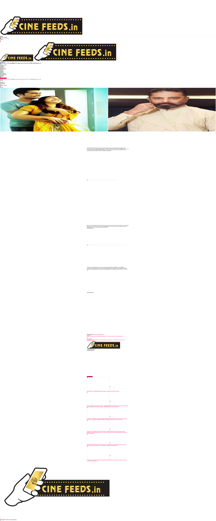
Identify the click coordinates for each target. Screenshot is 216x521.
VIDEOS (1, 76)
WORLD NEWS (3, 68)
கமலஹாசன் (96, 334)
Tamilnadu (2, 66)
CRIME (1, 70)
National (2, 67)
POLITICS (2, 69)
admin (1, 87)
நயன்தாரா (102, 334)
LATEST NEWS (3, 64)
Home (1, 36)
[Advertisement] (34, 8)
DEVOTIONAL (3, 73)
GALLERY (2, 75)
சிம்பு (99, 334)
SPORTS (1, 72)
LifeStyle (2, 71)
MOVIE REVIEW (3, 74)
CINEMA (2, 65)
